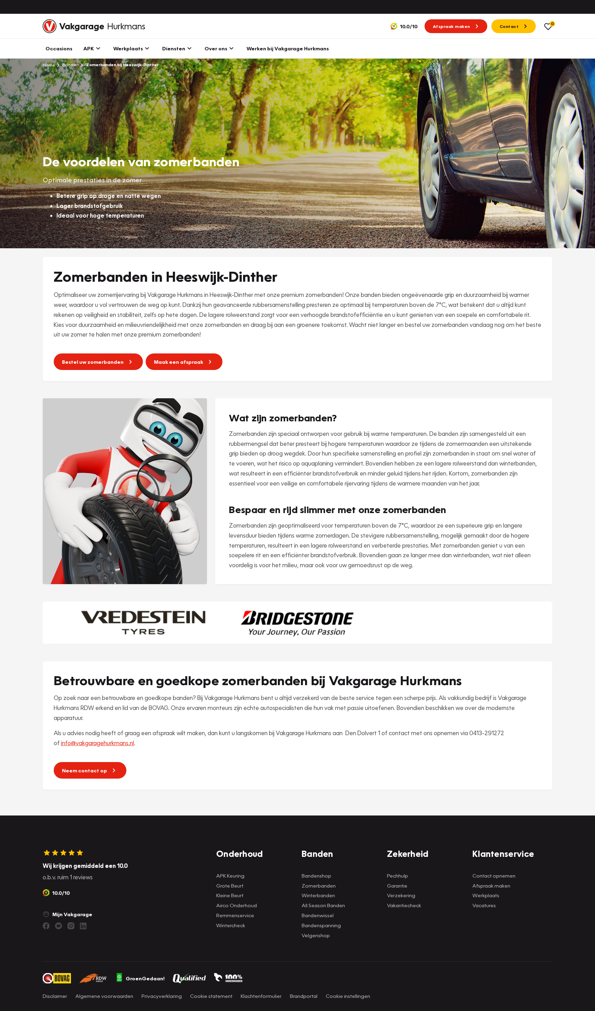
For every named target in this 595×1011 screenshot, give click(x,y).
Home (49, 65)
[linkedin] (83, 925)
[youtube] (58, 925)
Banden (70, 64)
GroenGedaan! (145, 978)
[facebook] (46, 925)
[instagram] (70, 925)
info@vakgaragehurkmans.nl (97, 743)
